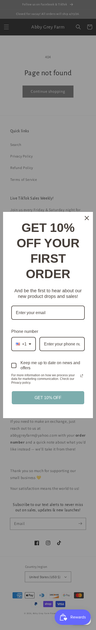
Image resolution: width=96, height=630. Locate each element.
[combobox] (23, 344)
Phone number (24, 331)
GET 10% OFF (48, 398)
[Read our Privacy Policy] (82, 376)
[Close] (87, 218)
